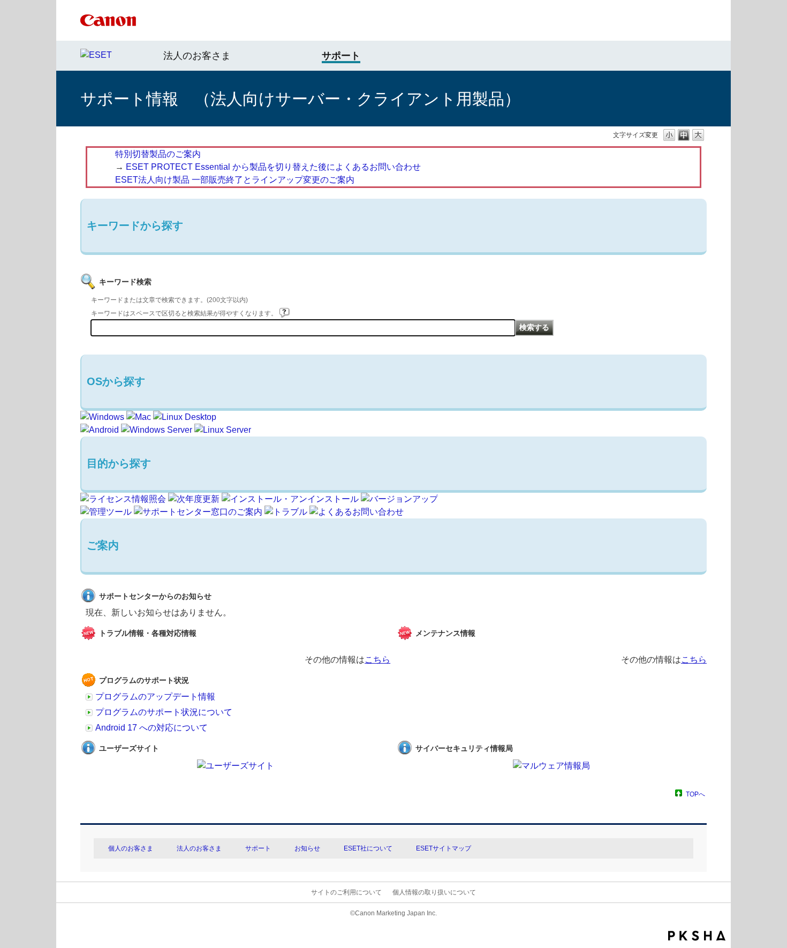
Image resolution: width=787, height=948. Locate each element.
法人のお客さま (197, 55)
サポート (258, 848)
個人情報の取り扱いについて (434, 892)
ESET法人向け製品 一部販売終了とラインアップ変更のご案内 (234, 179)
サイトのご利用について (346, 892)
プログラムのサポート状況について (163, 712)
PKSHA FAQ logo (696, 936)
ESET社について (368, 848)
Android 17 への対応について (151, 727)
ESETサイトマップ (443, 848)
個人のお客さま (130, 848)
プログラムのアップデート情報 (155, 696)
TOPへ (695, 794)
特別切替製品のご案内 (158, 154)
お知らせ (307, 848)
